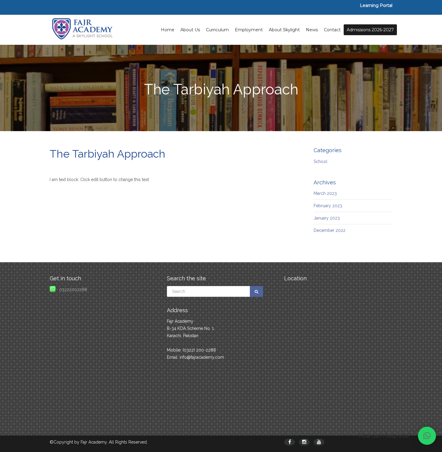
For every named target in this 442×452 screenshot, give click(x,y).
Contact (332, 29)
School (320, 161)
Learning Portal (376, 5)
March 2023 (325, 193)
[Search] (256, 291)
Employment (249, 29)
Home (167, 29)
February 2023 (328, 205)
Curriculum (217, 29)
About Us (190, 29)
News (312, 29)
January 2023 (327, 218)
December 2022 (329, 230)
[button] (427, 436)
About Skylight (284, 29)
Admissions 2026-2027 (370, 29)
